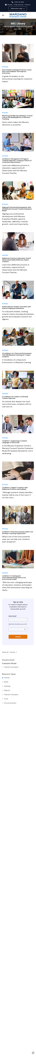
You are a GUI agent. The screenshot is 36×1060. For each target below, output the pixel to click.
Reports (7, 690)
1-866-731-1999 (19, 2)
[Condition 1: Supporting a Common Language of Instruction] (18, 424)
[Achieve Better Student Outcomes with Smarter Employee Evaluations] (18, 290)
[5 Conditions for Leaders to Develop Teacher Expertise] (18, 380)
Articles (5, 67)
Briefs (6, 682)
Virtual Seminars (10, 703)
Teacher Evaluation (11, 667)
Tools (6, 699)
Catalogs (7, 686)
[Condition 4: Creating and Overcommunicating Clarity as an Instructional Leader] (18, 559)
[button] (16, 8)
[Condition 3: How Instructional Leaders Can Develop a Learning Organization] (18, 515)
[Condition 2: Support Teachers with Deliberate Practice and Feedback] (18, 471)
